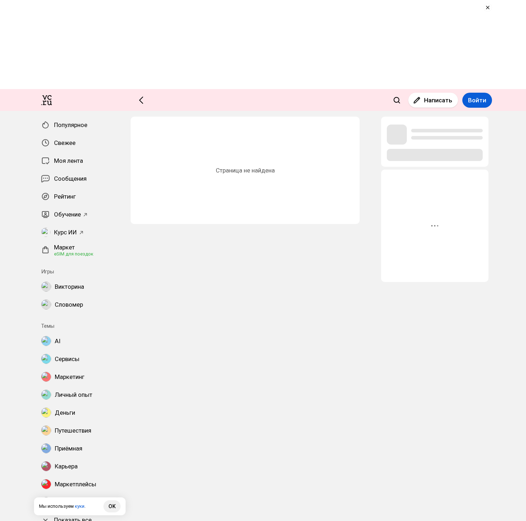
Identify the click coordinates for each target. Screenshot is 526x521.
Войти (477, 100)
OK (112, 506)
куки (79, 506)
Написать (438, 100)
